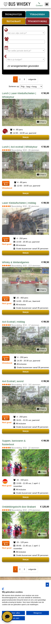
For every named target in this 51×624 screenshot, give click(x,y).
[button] (5, 112)
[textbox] (25, 33)
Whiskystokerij (37, 21)
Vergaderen (37, 14)
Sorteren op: (14, 86)
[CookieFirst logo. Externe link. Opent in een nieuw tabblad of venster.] (3, 589)
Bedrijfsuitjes (13, 14)
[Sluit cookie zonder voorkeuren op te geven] (47, 585)
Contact (39, 5)
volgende (32, 79)
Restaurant (14, 21)
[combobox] (25, 33)
